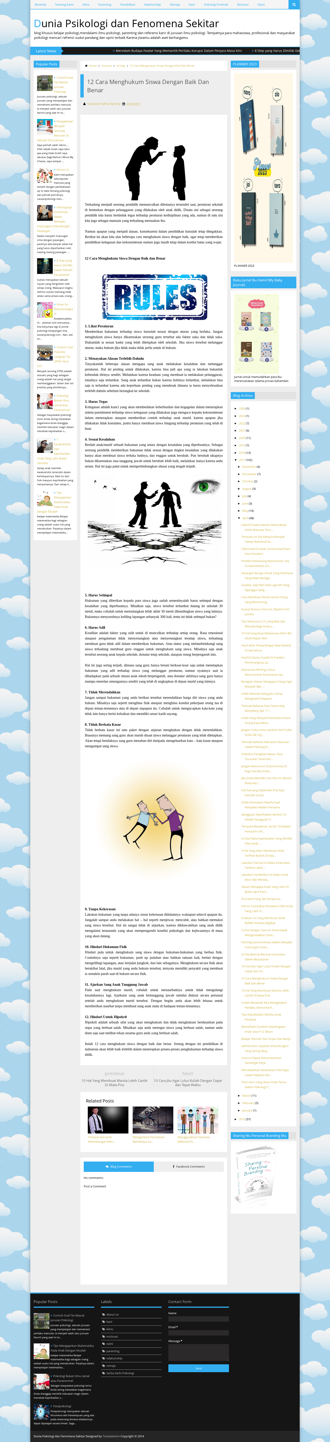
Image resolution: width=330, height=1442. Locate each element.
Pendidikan (127, 4)
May (245, 511)
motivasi (106, 66)
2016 (242, 1119)
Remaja (175, 4)
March (246, 1096)
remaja (120, 66)
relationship (114, 1358)
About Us (63, 170)
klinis (109, 1329)
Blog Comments (121, 1166)
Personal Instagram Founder (293, 1436)
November (249, 474)
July (245, 496)
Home (93, 66)
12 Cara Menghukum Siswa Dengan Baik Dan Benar (162, 66)
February (248, 1103)
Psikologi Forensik (216, 4)
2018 (242, 453)
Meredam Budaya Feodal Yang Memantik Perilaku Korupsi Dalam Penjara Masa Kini (151, 51)
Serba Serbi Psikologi (120, 1373)
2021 (242, 430)
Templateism (111, 1436)
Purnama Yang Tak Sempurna (260, 899)
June (245, 503)
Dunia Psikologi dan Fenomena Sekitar (126, 23)
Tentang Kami (64, 4)
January (247, 1110)
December (249, 467)
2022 (242, 423)
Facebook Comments (190, 1166)
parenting (112, 1351)
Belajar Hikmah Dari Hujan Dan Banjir (266, 1039)
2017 (242, 460)
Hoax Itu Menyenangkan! (63, 309)
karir (109, 1322)
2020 (242, 438)
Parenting (104, 4)
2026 (242, 408)
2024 (242, 416)
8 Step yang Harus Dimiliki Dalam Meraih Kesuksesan (267, 51)
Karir (192, 4)
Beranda (40, 4)
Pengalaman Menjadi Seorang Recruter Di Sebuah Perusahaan (55, 130)
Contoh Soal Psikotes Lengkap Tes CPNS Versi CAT (55, 356)
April (245, 518)
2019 (242, 445)
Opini (261, 4)
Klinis (85, 4)
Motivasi (243, 4)
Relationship (152, 4)
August (247, 489)
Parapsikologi (62, 1406)
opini (109, 1344)
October (248, 481)
